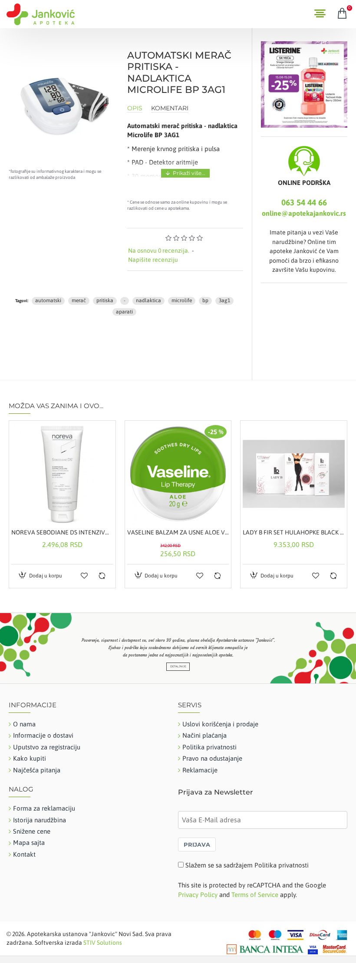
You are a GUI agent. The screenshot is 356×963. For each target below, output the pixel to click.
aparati (124, 312)
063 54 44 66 (304, 202)
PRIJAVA (197, 844)
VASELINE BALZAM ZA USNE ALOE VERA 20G (178, 532)
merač (79, 300)
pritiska (104, 300)
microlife (181, 300)
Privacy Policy (198, 894)
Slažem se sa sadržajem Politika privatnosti (247, 865)
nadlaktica (148, 300)
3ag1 (224, 300)
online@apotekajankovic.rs (304, 213)
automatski (48, 300)
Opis (134, 108)
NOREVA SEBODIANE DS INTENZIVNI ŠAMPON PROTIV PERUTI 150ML (62, 532)
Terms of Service (254, 894)
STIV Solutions (102, 942)
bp (205, 300)
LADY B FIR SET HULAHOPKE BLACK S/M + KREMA (294, 532)
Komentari (169, 108)
